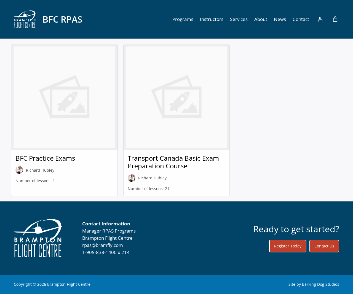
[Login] (320, 19)
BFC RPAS (62, 19)
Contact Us (324, 246)
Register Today (287, 246)
